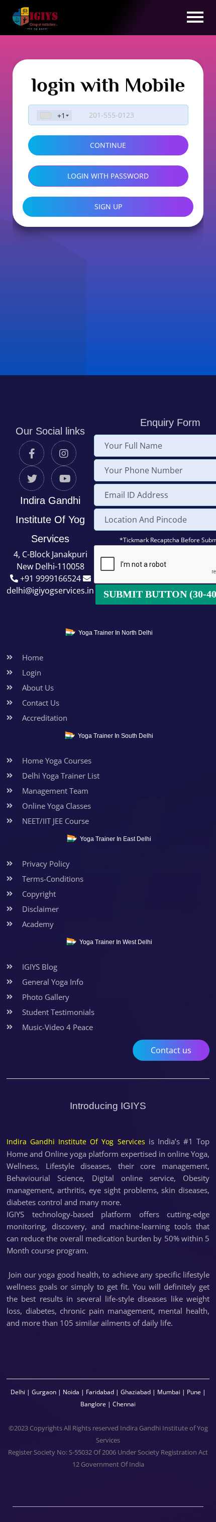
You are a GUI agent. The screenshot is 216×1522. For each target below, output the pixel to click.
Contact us (171, 1050)
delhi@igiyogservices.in (50, 590)
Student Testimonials (58, 1012)
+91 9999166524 (51, 578)
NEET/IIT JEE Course (55, 821)
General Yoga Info (52, 982)
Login (31, 672)
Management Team (55, 791)
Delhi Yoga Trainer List (60, 776)
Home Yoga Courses (56, 760)
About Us (38, 688)
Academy (38, 924)
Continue (108, 145)
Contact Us (40, 703)
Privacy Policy (46, 864)
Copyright (39, 894)
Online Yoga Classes (56, 806)
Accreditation (44, 718)
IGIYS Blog (39, 967)
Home (32, 657)
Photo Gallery (45, 997)
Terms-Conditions (52, 879)
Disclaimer (40, 909)
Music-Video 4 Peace (57, 1027)
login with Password (108, 176)
